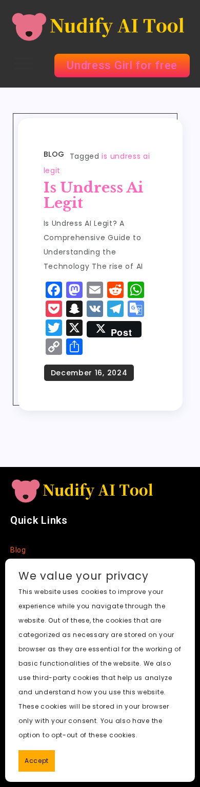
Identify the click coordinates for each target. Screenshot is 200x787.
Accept (37, 760)
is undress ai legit (94, 195)
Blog (54, 154)
